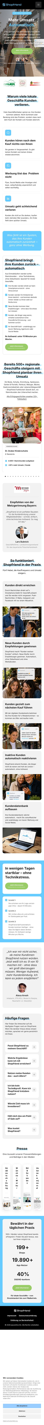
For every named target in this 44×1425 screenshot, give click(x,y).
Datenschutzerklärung (10, 1421)
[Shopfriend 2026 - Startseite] (12, 4)
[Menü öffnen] (38, 5)
